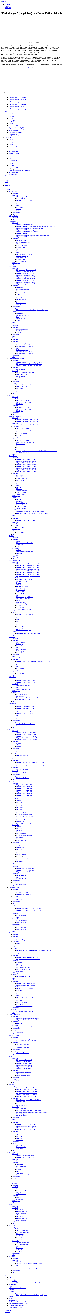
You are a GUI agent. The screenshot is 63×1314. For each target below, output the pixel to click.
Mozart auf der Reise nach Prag (24, 992)
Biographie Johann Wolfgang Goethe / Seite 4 (28, 567)
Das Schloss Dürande (22, 445)
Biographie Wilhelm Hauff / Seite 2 (25, 680)
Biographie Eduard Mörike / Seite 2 (25, 983)
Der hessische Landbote (22, 289)
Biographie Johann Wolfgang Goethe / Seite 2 (28, 563)
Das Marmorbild (20, 431)
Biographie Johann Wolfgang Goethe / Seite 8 (28, 574)
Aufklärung (12, 1279)
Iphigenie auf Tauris (21, 588)
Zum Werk (7, 111)
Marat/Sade (19, 1237)
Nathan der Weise (21, 917)
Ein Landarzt (12, 149)
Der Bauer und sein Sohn (23, 999)
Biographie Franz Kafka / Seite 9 (17, 109)
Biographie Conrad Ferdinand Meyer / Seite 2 (28, 957)
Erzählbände (19, 207)
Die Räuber (19, 1136)
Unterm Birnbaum (21, 483)
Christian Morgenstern (14, 1014)
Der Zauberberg (20, 940)
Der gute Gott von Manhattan (24, 200)
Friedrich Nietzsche (14, 1035)
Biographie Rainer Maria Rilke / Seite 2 (26, 1087)
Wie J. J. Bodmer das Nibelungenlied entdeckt (28, 1282)
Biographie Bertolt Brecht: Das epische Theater (28, 230)
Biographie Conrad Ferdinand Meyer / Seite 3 (28, 959)
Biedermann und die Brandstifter (24, 543)
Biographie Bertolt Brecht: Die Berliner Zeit (27, 231)
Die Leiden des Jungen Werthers (24, 614)
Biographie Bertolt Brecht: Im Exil (25, 233)
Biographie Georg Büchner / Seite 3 (25, 273)
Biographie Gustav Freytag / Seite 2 (25, 520)
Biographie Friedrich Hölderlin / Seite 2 (26, 732)
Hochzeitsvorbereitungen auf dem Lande (19, 170)
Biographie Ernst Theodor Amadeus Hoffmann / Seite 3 (30, 764)
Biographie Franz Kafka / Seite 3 (17, 99)
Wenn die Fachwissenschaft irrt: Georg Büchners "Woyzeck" (32, 310)
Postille (6, 182)
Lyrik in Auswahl (20, 480)
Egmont (18, 583)
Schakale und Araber (14, 153)
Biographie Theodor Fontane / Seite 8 (26, 470)
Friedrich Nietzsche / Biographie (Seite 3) (27, 1040)
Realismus (11, 1298)
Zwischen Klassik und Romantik (17, 1288)
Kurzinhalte (8, 137)
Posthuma (18, 1169)
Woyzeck (18, 294)
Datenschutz (8, 183)
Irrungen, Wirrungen (21, 478)
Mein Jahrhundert (21, 645)
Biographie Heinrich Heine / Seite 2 (25, 706)
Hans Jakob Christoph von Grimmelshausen (20, 657)
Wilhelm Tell (19, 1140)
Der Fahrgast (12, 120)
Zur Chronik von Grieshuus (23, 1174)
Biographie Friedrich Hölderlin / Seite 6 (26, 739)
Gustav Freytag (12, 516)
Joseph (18, 377)
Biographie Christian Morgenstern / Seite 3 (27, 1020)
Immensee (19, 1168)
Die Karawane (20, 696)
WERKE (7, 6)
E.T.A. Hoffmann (13, 758)
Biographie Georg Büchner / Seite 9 (25, 284)
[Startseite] (4, 1)
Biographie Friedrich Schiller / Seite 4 (26, 1127)
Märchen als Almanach (22, 694)
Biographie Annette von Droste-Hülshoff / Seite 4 (29, 365)
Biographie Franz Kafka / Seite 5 (17, 102)
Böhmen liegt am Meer (22, 197)
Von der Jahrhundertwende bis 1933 (18, 1302)
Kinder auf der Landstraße (15, 132)
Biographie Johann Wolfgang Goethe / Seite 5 (28, 569)
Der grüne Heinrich (21, 884)
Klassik (10, 1286)
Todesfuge (19, 332)
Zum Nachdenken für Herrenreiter (17, 136)
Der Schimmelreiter (21, 1166)
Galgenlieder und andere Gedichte (25, 1027)
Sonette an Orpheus (21, 1105)
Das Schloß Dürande (21, 433)
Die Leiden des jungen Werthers (24, 579)
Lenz (17, 290)
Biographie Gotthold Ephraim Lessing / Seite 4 (28, 912)
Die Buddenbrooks (21, 938)
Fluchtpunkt (19, 1235)
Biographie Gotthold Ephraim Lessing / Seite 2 (28, 908)
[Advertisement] (31, 28)
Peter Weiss (12, 1225)
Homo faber (19, 544)
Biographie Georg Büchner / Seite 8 (25, 282)
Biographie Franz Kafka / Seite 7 (17, 106)
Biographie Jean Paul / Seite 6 (24, 1067)
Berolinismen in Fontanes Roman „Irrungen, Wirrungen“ (31, 511)
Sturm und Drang (13, 1284)
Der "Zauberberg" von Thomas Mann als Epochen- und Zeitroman (33, 950)
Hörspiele (18, 209)
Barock (10, 1277)
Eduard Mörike (12, 980)
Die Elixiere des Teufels (22, 769)
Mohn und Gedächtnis (22, 329)
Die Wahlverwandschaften (23, 581)
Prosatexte (19, 962)
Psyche (18, 1171)
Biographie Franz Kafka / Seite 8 (17, 108)
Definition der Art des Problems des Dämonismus (29, 633)
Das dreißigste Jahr (21, 198)
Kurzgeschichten (13, 174)
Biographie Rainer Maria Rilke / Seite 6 (26, 1094)
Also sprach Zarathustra (22, 1044)
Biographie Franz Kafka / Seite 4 (17, 101)
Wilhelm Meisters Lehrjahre (23, 593)
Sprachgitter (19, 330)
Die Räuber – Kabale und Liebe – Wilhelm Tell (28, 1133)
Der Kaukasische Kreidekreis (24, 254)
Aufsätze (7, 180)
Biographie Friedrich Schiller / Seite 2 (26, 1124)
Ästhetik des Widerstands (22, 1232)
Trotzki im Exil (20, 1239)
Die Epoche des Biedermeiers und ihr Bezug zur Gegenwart (31, 1295)
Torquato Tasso (20, 591)
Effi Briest (19, 476)
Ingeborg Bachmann (14, 191)
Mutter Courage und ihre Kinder (24, 250)
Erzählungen (12, 169)
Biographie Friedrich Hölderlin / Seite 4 (26, 736)
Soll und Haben (20, 523)
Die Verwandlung (13, 125)
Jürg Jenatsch (19, 971)
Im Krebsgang (20, 644)
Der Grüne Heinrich (21, 875)
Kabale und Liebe (21, 1138)
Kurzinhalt (15, 371)
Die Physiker (19, 404)
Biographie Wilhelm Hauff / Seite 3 (25, 682)
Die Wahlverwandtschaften (23, 616)
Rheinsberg (19, 1192)
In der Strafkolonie (13, 130)
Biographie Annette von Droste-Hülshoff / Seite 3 (29, 364)
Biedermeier (12, 1291)
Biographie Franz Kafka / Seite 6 (17, 104)
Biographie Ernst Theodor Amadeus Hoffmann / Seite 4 (30, 765)
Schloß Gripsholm (21, 1194)
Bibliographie (8, 155)
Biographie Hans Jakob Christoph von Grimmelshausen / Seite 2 (33, 661)
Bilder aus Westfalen (21, 374)
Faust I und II (19, 584)
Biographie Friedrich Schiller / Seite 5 (26, 1129)
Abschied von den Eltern (22, 1230)
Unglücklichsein (13, 134)
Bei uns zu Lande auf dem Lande (25, 372)
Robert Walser (12, 1204)
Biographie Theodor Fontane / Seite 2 (26, 459)
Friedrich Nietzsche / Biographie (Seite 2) (27, 1039)
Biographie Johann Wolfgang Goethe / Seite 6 (28, 570)
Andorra (18, 541)
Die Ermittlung (20, 1234)
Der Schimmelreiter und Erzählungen (26, 1161)
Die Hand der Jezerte (21, 1002)
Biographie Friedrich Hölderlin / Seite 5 (26, 738)
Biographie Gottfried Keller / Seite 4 (25, 872)
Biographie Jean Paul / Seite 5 (24, 1065)
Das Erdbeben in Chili (22, 893)
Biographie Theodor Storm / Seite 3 (25, 1157)
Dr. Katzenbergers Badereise (23, 1072)
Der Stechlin (19, 475)
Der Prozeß (11, 123)
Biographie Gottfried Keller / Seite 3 (25, 870)
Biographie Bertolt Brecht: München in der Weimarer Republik (32, 235)
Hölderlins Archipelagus (22, 755)
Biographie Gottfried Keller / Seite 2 (25, 868)
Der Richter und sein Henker (23, 402)
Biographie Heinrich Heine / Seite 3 (25, 708)
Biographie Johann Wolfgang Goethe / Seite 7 (28, 572)
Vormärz (11, 1296)
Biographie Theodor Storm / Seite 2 (25, 1155)
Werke (6, 156)
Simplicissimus (20, 664)
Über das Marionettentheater (23, 894)
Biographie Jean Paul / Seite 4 (24, 1063)
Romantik (11, 1289)
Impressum (7, 185)
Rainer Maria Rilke (13, 1084)
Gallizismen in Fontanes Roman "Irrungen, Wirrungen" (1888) (32, 513)
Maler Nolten (19, 990)
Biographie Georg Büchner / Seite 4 (25, 275)
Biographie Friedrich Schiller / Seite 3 (26, 1126)
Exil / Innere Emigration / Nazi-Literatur (19, 1303)
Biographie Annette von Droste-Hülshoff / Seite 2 (29, 362)
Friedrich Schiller (13, 1121)
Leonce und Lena (21, 292)
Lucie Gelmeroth (20, 1004)
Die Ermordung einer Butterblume (25, 344)
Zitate (6, 176)
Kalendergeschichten (21, 245)
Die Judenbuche (20, 369)
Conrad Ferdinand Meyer (15, 953)
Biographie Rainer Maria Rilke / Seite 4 (26, 1091)
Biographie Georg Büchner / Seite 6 (25, 278)
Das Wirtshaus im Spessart (23, 699)
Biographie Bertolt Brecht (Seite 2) (25, 224)
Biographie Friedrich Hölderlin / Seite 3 (26, 734)
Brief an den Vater (13, 160)
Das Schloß (12, 116)
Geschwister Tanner (21, 1211)
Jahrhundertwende (13, 1300)
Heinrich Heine (12, 703)
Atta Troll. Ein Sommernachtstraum (25, 711)
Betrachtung (12, 115)
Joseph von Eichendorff (15, 416)
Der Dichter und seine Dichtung (24, 988)
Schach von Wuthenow (22, 482)
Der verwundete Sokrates (23, 242)
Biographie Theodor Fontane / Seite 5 (26, 464)
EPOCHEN (8, 8)
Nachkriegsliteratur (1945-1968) (17, 1305)
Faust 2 (18, 621)
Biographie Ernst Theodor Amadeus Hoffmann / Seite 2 (30, 762)
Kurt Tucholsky (13, 1183)
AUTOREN (8, 4)
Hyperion (18, 743)
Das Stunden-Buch (21, 1108)
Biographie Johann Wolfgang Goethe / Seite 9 (28, 576)
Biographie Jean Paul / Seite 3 (24, 1061)
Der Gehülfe (19, 1209)
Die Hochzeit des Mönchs (23, 969)
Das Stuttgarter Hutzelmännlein (24, 997)
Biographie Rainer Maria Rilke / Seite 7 (26, 1096)
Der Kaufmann (12, 122)
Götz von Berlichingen (22, 586)
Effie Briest (19, 501)
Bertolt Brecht (12, 221)
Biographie (7, 95)
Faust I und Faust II (21, 602)
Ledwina (18, 379)
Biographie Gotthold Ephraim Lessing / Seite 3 (28, 910)
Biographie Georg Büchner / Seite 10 (26, 270)
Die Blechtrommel (21, 642)
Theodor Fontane (13, 456)
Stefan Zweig (12, 1256)
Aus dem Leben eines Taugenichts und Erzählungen (29, 424)
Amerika (11, 113)
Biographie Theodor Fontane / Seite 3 (26, 461)
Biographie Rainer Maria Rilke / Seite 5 (26, 1093)
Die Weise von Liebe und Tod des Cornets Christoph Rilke (31, 1112)
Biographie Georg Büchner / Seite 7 (25, 280)
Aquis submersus (20, 1164)
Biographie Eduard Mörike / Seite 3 (25, 985)
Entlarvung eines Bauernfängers (17, 129)
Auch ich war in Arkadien (23, 428)
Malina (18, 203)
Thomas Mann (12, 933)
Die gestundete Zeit (21, 202)
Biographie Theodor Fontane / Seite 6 (26, 466)
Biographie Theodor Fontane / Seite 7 (26, 468)
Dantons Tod (19, 287)
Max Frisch (11, 536)
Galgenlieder (19, 1023)
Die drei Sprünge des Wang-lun (24, 346)
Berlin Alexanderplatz (22, 343)
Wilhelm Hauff (12, 677)
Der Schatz (19, 1000)
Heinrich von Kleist (14, 887)
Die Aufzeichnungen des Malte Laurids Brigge (28, 1100)
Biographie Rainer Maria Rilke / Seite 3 (26, 1089)
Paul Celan (11, 324)
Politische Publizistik (21, 1190)
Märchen (18, 993)
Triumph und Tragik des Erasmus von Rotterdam (29, 1263)
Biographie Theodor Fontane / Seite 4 (26, 463)
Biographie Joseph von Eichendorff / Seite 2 (27, 419)
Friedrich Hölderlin (13, 729)
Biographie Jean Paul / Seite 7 (24, 1068)
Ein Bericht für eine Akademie (16, 127)
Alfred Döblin (12, 337)
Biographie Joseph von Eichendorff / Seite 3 (27, 421)
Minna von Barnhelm (21, 915)
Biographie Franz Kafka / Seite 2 (17, 97)
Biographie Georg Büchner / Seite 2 (25, 271)
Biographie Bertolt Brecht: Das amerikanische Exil (29, 228)
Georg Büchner (13, 266)
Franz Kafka (12, 781)
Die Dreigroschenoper (22, 243)
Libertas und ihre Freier (22, 435)
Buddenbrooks (20, 943)
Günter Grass (12, 637)
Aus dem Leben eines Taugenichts (25, 430)
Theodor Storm (12, 1152)
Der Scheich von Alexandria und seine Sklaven (28, 698)
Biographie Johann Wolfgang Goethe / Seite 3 (28, 565)
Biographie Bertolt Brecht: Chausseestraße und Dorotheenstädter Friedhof (35, 226)
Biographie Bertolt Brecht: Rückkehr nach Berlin (29, 237)
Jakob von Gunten (21, 1213)
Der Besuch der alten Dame (23, 400)
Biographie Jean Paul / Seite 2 (24, 1060)
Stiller (17, 546)
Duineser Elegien (20, 1101)
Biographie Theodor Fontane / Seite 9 (26, 471)
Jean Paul (11, 1056)
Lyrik (17, 249)
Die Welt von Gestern (22, 1261)
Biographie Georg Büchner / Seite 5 (25, 277)
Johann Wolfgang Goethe (15, 560)
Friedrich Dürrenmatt (14, 395)
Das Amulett (19, 966)
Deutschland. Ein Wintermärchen (25, 713)
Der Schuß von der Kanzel (23, 967)
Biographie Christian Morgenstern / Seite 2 (27, 1018)
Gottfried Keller (13, 865)
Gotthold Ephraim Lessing (15, 905)
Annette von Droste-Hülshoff (16, 358)
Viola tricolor (19, 1173)
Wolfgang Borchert (13, 216)
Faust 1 (18, 619)
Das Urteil (11, 118)
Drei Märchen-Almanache (23, 685)
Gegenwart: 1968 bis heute (15, 1307)
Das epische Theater (21, 240)
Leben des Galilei (21, 247)
